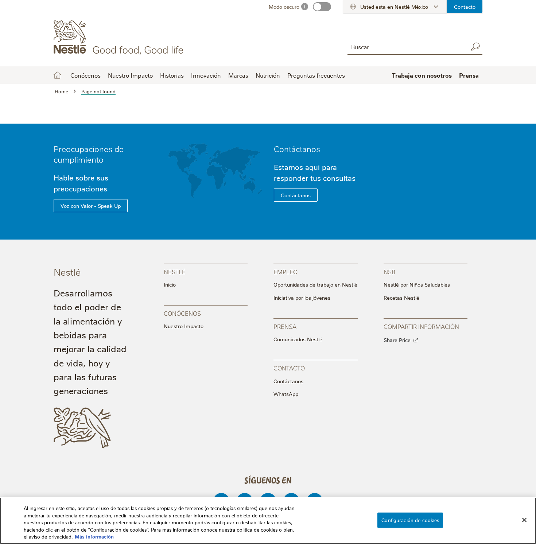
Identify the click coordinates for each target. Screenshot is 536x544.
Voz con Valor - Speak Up (91, 205)
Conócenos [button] (85, 75)
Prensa (469, 75)
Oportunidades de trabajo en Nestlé (315, 284)
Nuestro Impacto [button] (130, 75)
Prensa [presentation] (284, 326)
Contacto (464, 6)
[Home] (120, 37)
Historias (172, 75)
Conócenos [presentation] (182, 313)
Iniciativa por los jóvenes (301, 297)
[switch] (322, 6)
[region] (268, 520)
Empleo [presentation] (285, 271)
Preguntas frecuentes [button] (316, 75)
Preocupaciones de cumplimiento (89, 153)
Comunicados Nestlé (297, 339)
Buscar (475, 46)
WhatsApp (285, 393)
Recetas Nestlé (401, 297)
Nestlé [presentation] (175, 271)
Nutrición (268, 75)
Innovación (206, 75)
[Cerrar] (524, 520)
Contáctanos (297, 148)
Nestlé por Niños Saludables (417, 284)
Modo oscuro (284, 6)
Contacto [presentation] (289, 368)
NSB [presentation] (389, 271)
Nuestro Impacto (183, 326)
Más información (94, 536)
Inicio (57, 75)
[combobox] (405, 46)
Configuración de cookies (410, 520)
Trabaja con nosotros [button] (422, 75)
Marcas (238, 75)
